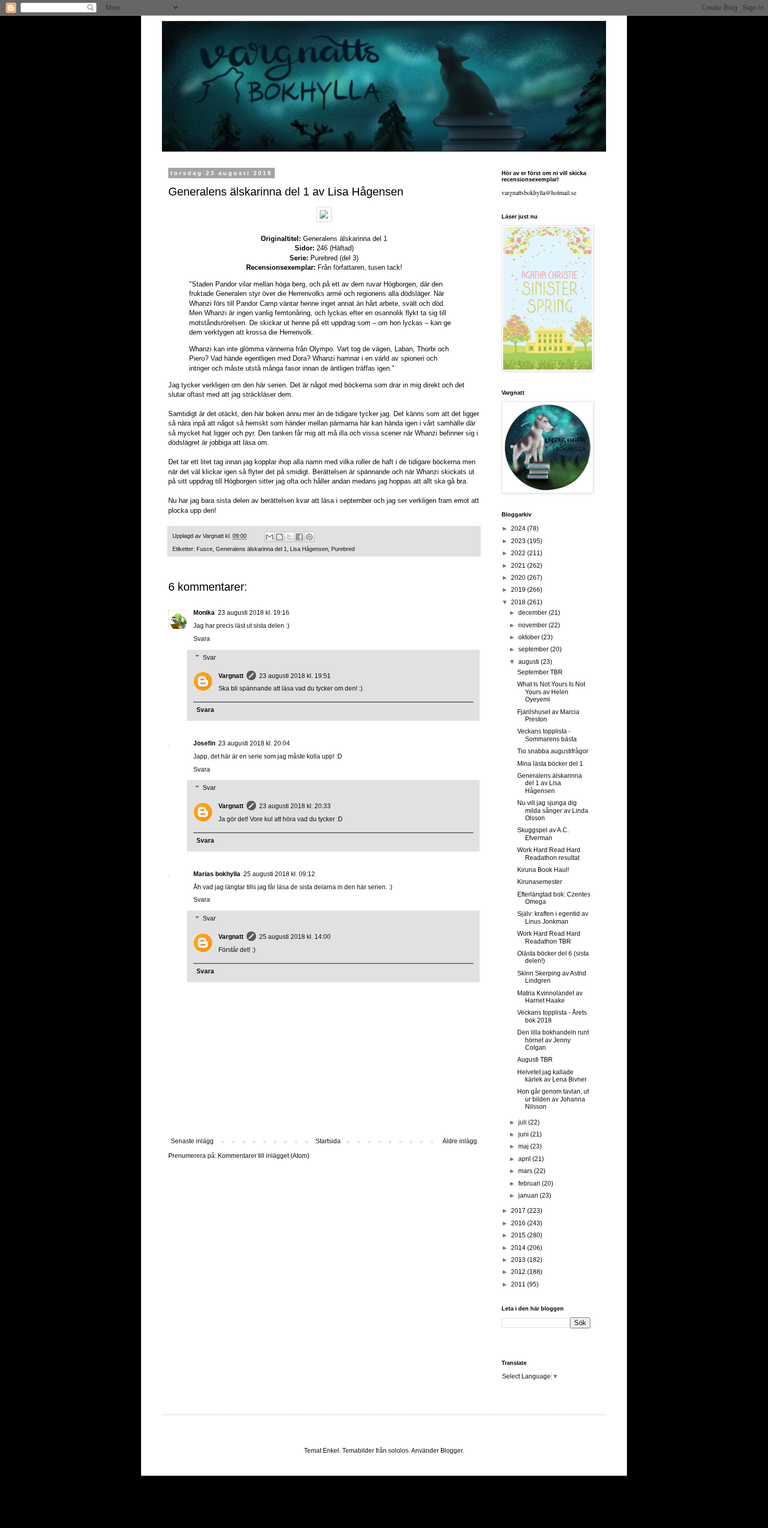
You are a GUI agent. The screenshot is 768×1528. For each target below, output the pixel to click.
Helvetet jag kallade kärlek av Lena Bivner (552, 1076)
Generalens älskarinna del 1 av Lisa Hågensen (549, 783)
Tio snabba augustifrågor (552, 751)
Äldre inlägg (460, 1141)
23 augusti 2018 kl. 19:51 (295, 676)
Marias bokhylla (216, 874)
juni (524, 1134)
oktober (529, 637)
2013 (519, 1259)
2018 (519, 602)
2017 (519, 1210)
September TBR (540, 672)
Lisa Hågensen (309, 549)
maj (524, 1146)
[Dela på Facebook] (299, 537)
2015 (519, 1235)
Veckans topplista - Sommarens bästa (547, 735)
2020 (519, 577)
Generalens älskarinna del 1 (251, 549)
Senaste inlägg (192, 1141)
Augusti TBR (535, 1059)
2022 (519, 553)
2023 (519, 541)
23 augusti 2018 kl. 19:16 (253, 612)
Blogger (451, 1450)
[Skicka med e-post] (269, 537)
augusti (529, 661)
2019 (519, 589)
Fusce (204, 549)
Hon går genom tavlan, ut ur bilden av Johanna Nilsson (553, 1099)
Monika (204, 612)
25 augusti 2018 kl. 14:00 (295, 936)
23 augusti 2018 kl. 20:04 (254, 743)
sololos (398, 1450)
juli (523, 1122)
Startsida (328, 1141)
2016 (519, 1223)
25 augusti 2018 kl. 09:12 (279, 874)
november (533, 625)
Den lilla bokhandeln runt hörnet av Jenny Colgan (553, 1040)
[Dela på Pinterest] (309, 537)
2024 (519, 528)
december (533, 612)
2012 (519, 1272)
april (525, 1159)
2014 (519, 1247)
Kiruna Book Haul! (543, 870)
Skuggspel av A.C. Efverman (543, 833)
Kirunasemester (539, 882)
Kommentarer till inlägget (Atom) (263, 1155)
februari (530, 1183)
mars (526, 1171)
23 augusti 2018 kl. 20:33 (295, 806)
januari (529, 1195)
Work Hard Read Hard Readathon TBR (548, 937)
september (534, 649)
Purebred (343, 549)
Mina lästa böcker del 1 (550, 763)
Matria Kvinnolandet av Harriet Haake (550, 997)
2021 (519, 565)
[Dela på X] (289, 537)
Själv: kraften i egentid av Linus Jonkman (552, 917)
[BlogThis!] (279, 537)
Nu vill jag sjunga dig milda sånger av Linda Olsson (552, 810)
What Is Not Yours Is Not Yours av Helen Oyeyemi (551, 692)
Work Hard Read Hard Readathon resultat (548, 853)
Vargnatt (230, 676)
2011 (519, 1284)
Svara (201, 638)
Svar (209, 657)
